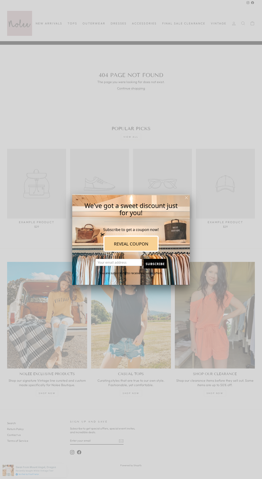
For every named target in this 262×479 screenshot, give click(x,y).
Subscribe (155, 264)
